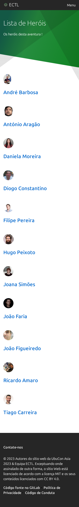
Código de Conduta (40, 493)
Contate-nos (13, 447)
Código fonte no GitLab (21, 488)
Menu (71, 5)
